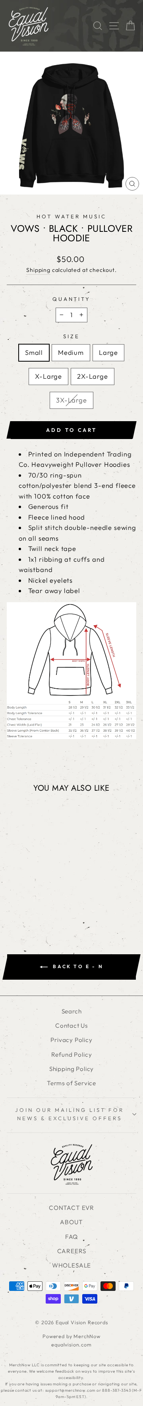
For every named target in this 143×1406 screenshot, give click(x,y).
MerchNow (86, 1336)
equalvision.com (71, 1344)
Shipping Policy (71, 1069)
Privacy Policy (71, 1040)
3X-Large (71, 400)
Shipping (38, 269)
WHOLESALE (71, 1265)
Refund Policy (71, 1054)
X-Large (48, 376)
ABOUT (71, 1222)
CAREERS (71, 1251)
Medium (71, 352)
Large (108, 352)
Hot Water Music (71, 216)
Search (72, 1011)
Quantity (71, 299)
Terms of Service (71, 1083)
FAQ (71, 1236)
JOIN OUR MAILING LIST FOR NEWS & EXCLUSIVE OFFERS (69, 1114)
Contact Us (71, 1025)
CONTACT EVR (71, 1207)
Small (34, 352)
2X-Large (92, 376)
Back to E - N (77, 966)
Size (71, 336)
